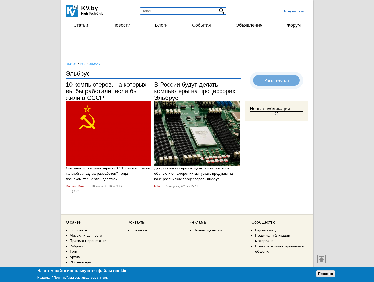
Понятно (325, 274)
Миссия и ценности (86, 235)
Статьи (80, 25)
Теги (73, 251)
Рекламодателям (207, 230)
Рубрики (76, 246)
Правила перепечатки (88, 241)
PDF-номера (80, 262)
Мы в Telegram (276, 80)
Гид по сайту (265, 230)
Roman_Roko (75, 186)
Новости (121, 25)
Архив (75, 257)
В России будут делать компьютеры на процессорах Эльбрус (194, 91)
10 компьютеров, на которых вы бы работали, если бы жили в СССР (106, 91)
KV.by (89, 8)
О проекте (78, 230)
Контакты (139, 230)
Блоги (161, 25)
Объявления (249, 25)
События (201, 25)
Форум (294, 25)
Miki (157, 186)
